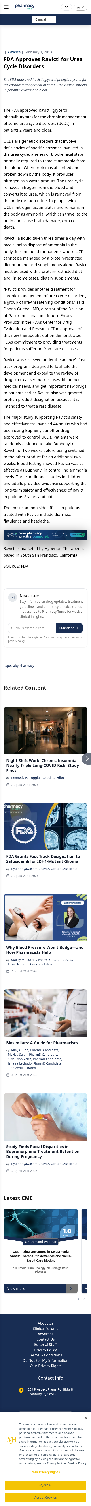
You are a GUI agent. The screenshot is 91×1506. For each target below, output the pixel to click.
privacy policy (16, 641)
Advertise (45, 1333)
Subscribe (66, 628)
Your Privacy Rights (46, 1365)
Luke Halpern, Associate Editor (30, 964)
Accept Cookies (45, 1498)
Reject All (45, 1485)
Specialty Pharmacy (19, 665)
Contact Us (45, 1339)
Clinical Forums (45, 1328)
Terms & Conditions (45, 1355)
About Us (45, 1323)
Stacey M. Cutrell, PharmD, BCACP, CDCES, (42, 960)
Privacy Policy (45, 1349)
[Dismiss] (82, 534)
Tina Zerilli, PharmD (22, 1068)
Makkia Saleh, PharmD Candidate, (33, 1054)
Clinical (40, 19)
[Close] (86, 1418)
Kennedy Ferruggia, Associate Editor (38, 777)
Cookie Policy (77, 1463)
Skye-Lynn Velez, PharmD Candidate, (35, 1059)
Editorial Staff (45, 1344)
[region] (45, 1459)
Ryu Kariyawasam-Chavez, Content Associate (44, 869)
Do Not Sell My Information (45, 1360)
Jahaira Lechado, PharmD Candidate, (35, 1063)
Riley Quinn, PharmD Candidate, (35, 1050)
